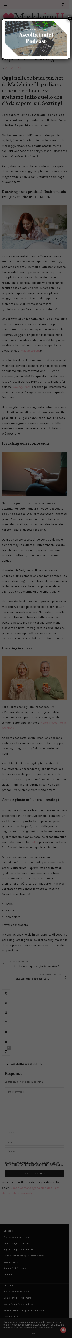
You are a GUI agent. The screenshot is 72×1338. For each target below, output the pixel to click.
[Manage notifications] (63, 1330)
